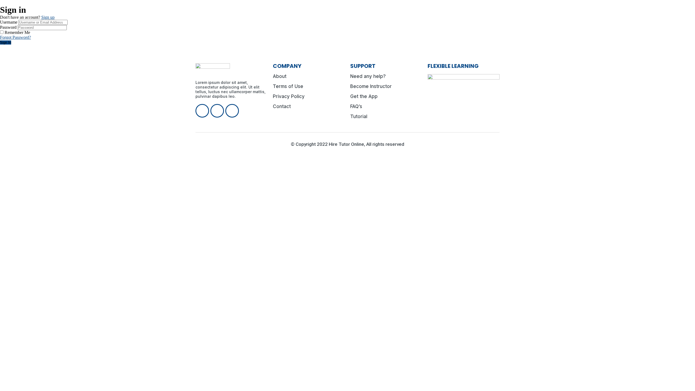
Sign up (48, 17)
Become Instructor (371, 86)
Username (8, 22)
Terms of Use (288, 86)
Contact (282, 106)
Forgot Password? (15, 37)
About (279, 76)
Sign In (5, 42)
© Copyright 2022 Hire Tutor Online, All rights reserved (347, 144)
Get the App (364, 96)
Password (8, 27)
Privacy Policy (289, 96)
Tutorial (358, 116)
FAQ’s (356, 106)
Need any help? (368, 76)
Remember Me (17, 32)
